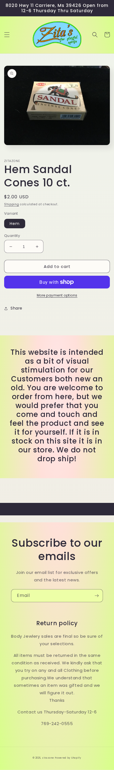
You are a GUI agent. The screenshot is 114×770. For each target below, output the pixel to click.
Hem (15, 223)
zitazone (48, 757)
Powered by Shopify (68, 757)
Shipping (11, 204)
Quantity (12, 235)
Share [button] (16, 308)
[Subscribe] (96, 595)
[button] (7, 35)
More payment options (57, 295)
